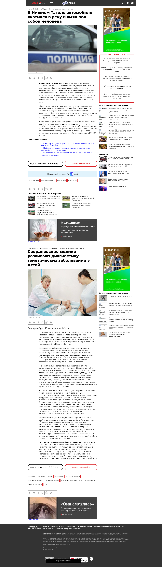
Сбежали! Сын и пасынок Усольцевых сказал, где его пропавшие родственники (121, 117)
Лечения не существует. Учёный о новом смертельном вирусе (120, 297)
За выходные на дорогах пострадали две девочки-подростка (46, 205)
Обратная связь (48, 529)
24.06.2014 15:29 (33, 9)
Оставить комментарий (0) (81, 163)
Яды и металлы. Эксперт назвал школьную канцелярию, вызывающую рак (119, 334)
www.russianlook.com (35, 73)
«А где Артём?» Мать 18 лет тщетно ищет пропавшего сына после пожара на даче (120, 312)
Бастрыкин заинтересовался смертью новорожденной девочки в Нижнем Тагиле (117, 78)
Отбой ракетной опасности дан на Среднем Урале (117, 87)
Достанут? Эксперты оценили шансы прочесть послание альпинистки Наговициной (121, 131)
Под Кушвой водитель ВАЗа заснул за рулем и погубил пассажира (81, 205)
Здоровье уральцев (34, 317)
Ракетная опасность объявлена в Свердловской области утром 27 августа (116, 61)
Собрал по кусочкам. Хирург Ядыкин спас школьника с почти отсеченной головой (121, 327)
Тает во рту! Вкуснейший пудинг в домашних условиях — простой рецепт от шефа (120, 139)
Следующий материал (63, 561)
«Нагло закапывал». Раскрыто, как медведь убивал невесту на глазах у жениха (121, 319)
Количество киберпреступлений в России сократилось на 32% (120, 165)
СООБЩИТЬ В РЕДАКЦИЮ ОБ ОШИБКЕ (68, 529)
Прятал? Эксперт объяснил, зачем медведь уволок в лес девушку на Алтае (120, 305)
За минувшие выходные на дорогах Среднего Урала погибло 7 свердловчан (83, 198)
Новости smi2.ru (35, 241)
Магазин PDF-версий (85, 526)
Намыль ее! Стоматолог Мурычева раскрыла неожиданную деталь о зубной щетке (120, 110)
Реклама (46, 526)
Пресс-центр (71, 526)
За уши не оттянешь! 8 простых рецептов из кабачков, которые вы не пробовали (121, 146)
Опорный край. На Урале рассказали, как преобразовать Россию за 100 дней (116, 69)
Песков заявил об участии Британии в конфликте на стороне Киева (120, 158)
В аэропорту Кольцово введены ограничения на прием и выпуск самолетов (116, 96)
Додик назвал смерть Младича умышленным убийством (118, 179)
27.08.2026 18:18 (33, 248)
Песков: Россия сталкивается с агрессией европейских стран (118, 172)
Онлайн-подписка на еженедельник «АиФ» (109, 526)
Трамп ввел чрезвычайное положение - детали (117, 187)
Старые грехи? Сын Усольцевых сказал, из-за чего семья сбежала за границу (121, 124)
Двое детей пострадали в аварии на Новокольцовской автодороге (48, 197)
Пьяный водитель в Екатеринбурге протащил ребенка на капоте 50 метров (47, 212)
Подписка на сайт (57, 526)
